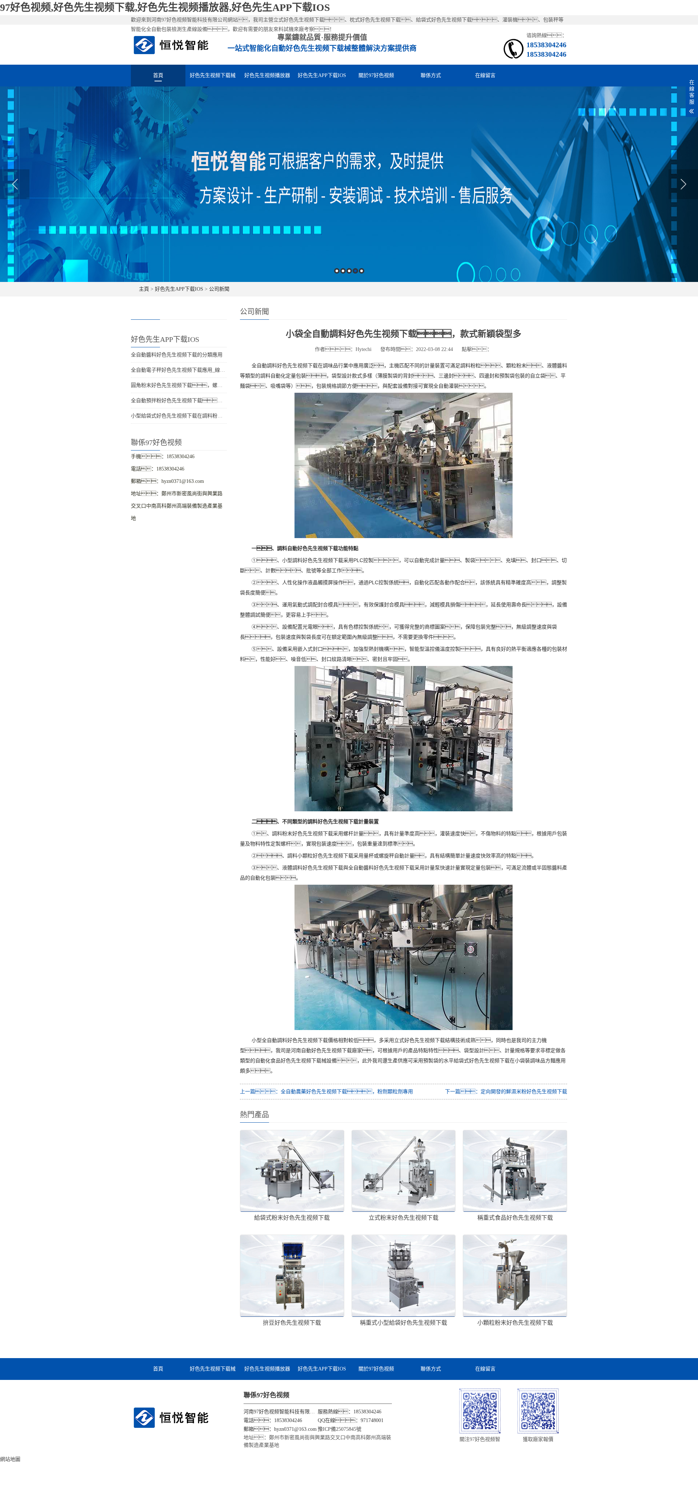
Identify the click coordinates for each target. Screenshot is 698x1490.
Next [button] (683, 184)
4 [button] (355, 271)
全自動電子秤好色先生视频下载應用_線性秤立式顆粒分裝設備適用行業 (211, 370)
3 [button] (349, 271)
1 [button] (337, 271)
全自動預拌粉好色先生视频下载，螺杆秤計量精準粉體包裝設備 (212, 400)
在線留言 (485, 75)
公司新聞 (219, 289)
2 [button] (343, 271)
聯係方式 (431, 75)
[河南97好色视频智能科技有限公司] (171, 44)
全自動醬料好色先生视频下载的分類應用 (176, 355)
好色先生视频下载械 (213, 75)
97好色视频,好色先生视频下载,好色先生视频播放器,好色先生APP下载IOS (165, 7)
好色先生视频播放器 (267, 75)
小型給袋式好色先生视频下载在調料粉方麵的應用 (187, 416)
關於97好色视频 (376, 75)
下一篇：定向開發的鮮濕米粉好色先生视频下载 (506, 1091)
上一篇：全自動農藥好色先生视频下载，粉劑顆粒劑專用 (326, 1091)
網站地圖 (10, 1459)
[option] (349, 184)
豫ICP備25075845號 (339, 1429)
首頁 (158, 75)
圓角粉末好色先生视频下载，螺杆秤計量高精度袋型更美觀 (204, 385)
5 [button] (361, 271)
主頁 (144, 289)
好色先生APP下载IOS (322, 75)
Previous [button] (14, 184)
